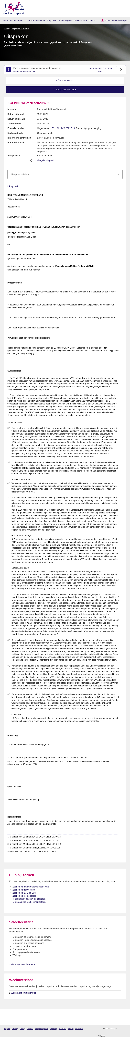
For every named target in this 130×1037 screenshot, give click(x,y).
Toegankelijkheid (41, 1029)
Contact (92, 20)
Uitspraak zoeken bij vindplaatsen (29, 902)
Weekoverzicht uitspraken (23, 993)
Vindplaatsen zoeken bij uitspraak (29, 899)
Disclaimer (79, 1029)
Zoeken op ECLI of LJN (24, 893)
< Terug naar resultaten (65, 89)
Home (5, 20)
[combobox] (65, 174)
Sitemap (15, 1029)
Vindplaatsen (14, 155)
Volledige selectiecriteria (23, 964)
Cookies (30, 1029)
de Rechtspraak (65, 20)
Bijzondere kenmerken (19, 138)
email (124, 1028)
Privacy (22, 1029)
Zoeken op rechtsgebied (24, 896)
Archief (70, 1029)
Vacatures (62, 1029)
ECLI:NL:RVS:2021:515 (63, 128)
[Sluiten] (121, 69)
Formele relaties (15, 128)
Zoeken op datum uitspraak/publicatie (31, 886)
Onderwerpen (16, 20)
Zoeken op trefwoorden (24, 889)
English (7, 1029)
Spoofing (53, 1029)
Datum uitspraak (16, 114)
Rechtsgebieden (15, 133)
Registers (51, 20)
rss (119, 1028)
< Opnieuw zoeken (65, 80)
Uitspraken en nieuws (35, 20)
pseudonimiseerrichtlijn (24, 71)
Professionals (80, 20)
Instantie (11, 109)
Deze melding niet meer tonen (100, 69)
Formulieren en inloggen (116, 20)
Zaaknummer (14, 123)
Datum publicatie (16, 119)
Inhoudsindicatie (16, 142)
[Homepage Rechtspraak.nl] (13, 7)
